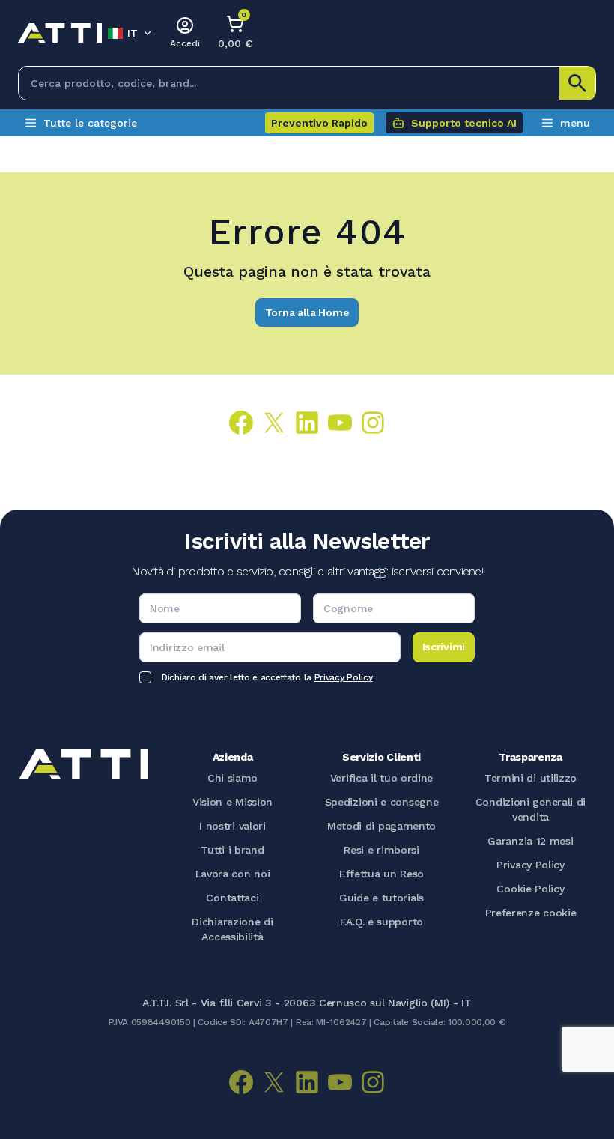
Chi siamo (232, 778)
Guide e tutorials (381, 898)
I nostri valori (232, 826)
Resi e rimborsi (381, 850)
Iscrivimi (443, 647)
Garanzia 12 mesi (530, 841)
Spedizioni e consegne (382, 802)
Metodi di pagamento (381, 826)
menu (575, 123)
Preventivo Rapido (319, 123)
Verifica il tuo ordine (381, 778)
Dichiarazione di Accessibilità (232, 929)
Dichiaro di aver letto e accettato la (267, 677)
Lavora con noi (232, 874)
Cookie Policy (530, 889)
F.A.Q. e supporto (381, 922)
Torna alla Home (307, 312)
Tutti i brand (232, 850)
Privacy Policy (343, 677)
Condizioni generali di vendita (530, 809)
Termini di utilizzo (530, 778)
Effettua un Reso (381, 874)
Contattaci (232, 898)
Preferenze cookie (531, 913)
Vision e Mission (232, 802)
